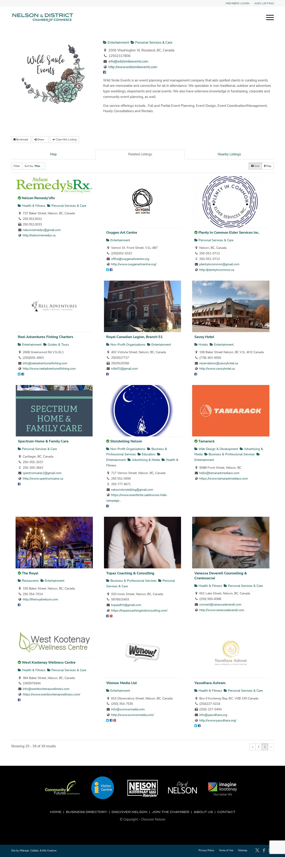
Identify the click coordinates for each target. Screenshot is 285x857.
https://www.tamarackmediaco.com (223, 478)
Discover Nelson (129, 812)
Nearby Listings (229, 154)
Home (55, 812)
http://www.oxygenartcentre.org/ (133, 264)
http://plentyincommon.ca (216, 270)
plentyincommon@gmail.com (219, 264)
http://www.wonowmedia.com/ (132, 715)
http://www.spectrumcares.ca (43, 478)
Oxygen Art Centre (121, 232)
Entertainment (118, 42)
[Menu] (268, 17)
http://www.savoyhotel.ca (217, 369)
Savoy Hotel (204, 336)
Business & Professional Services (231, 454)
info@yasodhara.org (213, 715)
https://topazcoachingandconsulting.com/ (139, 610)
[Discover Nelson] (42, 17)
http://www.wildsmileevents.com (132, 67)
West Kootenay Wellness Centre (48, 662)
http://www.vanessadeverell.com (221, 610)
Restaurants (30, 581)
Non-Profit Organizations (127, 344)
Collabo (34, 850)
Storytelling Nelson (126, 441)
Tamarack (206, 441)
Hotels (203, 344)
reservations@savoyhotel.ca (218, 363)
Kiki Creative (49, 850)
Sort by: (32, 166)
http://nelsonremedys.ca (39, 235)
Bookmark (22, 139)
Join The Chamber (170, 812)
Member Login (238, 3)
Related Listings (140, 154)
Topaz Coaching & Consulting (130, 573)
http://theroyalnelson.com (40, 599)
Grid (256, 166)
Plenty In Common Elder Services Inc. (228, 232)
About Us (203, 812)
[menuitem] (237, 3)
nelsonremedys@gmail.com (42, 230)
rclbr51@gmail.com (124, 369)
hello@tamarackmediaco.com (219, 473)
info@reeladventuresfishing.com (45, 363)
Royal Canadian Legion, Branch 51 (134, 336)
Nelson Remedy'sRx (38, 198)
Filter (17, 166)
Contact (226, 812)
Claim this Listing (66, 139)
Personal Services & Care (153, 42)
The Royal (30, 573)
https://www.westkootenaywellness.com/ (51, 694)
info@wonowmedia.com (128, 709)
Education (148, 454)
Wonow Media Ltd (121, 683)
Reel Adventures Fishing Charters (45, 336)
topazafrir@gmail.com (126, 605)
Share (41, 139)
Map (53, 154)
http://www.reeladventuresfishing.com (49, 369)
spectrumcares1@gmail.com (42, 473)
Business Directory (86, 812)
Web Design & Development (218, 449)
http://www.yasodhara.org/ (217, 720)
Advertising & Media (145, 460)
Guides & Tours (58, 344)
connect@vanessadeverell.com (220, 604)
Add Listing (264, 3)
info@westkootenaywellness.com (46, 689)
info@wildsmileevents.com (128, 61)
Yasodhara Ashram (210, 683)
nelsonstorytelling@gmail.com (132, 490)
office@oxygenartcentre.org (130, 259)
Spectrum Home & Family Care (43, 441)
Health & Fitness (33, 206)
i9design (24, 850)
